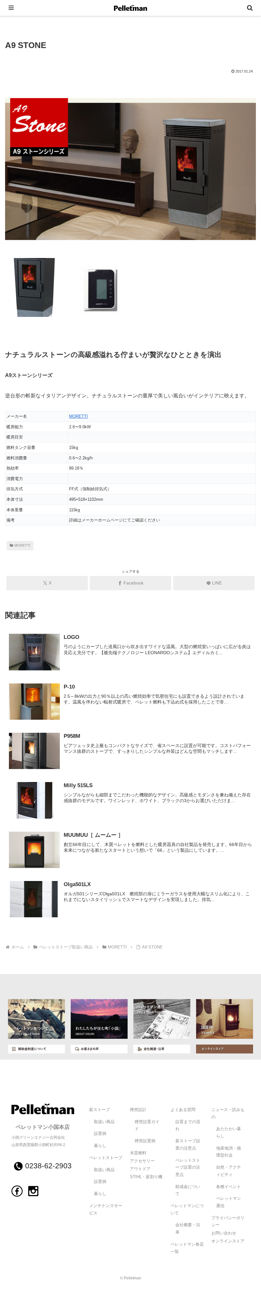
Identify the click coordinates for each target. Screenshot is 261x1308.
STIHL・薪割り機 (146, 1177)
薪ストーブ (99, 1110)
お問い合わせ (223, 1233)
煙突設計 (138, 1110)
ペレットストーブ (105, 1158)
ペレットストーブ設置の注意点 (187, 1167)
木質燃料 (138, 1153)
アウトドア (140, 1169)
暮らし (100, 1146)
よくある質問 (183, 1110)
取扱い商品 (104, 1122)
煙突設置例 (145, 1141)
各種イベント (228, 1187)
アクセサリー (142, 1161)
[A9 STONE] (130, 173)
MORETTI (78, 416)
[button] (241, 964)
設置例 (100, 1133)
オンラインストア (227, 1241)
